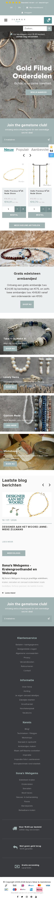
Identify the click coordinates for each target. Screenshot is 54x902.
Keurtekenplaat (27, 709)
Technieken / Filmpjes (27, 733)
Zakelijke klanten (27, 700)
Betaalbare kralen (27, 810)
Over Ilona (27, 687)
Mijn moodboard (36, 8)
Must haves (27, 793)
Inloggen (28, 13)
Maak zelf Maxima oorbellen (27, 751)
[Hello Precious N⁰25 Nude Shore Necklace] (14, 175)
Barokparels (27, 806)
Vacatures (27, 713)
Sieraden (27, 789)
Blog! (27, 729)
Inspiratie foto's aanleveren (27, 759)
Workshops (27, 738)
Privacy (27, 658)
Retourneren (27, 666)
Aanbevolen (40, 149)
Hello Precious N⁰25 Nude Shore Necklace (13, 192)
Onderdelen (27, 784)
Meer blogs (13, 553)
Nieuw (9, 149)
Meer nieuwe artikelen (27, 225)
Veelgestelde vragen (27, 649)
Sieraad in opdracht (27, 742)
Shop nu (27, 304)
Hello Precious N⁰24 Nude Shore (39, 192)
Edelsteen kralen (27, 780)
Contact (27, 671)
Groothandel (27, 704)
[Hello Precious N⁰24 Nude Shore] (40, 175)
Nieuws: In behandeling (27, 797)
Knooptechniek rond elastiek (27, 764)
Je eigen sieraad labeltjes (27, 696)
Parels (27, 802)
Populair (22, 149)
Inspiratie (27, 755)
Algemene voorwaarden (27, 653)
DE (11, 8)
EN (19, 8)
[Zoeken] (49, 28)
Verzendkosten (27, 662)
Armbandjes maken (27, 746)
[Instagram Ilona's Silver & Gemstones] (27, 896)
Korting (27, 691)
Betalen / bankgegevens (27, 645)
